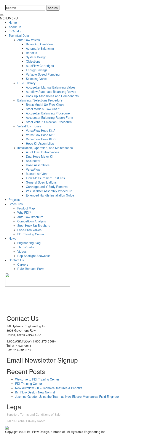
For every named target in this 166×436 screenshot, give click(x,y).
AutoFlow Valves (28, 40)
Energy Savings (36, 70)
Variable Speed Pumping (43, 74)
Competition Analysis (31, 221)
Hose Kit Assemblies (40, 143)
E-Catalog (15, 31)
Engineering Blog (29, 243)
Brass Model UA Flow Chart (45, 104)
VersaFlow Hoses (29, 126)
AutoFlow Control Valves (42, 152)
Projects (14, 199)
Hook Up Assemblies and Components (52, 96)
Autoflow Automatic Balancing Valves (51, 91)
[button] (9, 18)
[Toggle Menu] (1, 15)
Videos (22, 251)
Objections (33, 61)
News (12, 238)
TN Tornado (25, 247)
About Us (15, 27)
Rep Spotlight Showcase (34, 256)
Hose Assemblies (37, 165)
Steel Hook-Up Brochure (33, 225)
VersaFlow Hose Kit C (41, 139)
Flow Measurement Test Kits (45, 178)
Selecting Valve (36, 78)
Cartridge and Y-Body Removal (47, 186)
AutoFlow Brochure (30, 217)
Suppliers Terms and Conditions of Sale (33, 414)
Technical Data (19, 35)
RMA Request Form (31, 268)
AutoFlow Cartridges (40, 65)
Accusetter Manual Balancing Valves (50, 87)
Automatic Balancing (40, 48)
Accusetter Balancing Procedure (48, 113)
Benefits (31, 53)
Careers (22, 264)
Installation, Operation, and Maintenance (45, 148)
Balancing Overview (39, 44)
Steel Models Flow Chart (42, 109)
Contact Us (16, 260)
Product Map (26, 208)
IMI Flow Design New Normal (35, 392)
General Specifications (41, 182)
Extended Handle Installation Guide (50, 195)
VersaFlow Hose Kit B (40, 135)
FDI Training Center (30, 234)
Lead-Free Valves (29, 230)
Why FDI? (24, 212)
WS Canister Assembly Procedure (49, 191)
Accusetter (33, 161)
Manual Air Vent (37, 173)
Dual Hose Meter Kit (39, 156)
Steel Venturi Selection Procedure (49, 122)
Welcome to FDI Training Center (37, 379)
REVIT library (26, 83)
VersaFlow (33, 169)
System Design (36, 57)
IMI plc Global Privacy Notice (26, 421)
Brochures (16, 204)
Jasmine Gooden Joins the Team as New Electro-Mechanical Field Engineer (67, 396)
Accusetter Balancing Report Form (49, 117)
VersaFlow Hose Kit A (40, 130)
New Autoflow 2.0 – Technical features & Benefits (48, 388)
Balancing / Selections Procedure (39, 100)
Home (13, 22)
